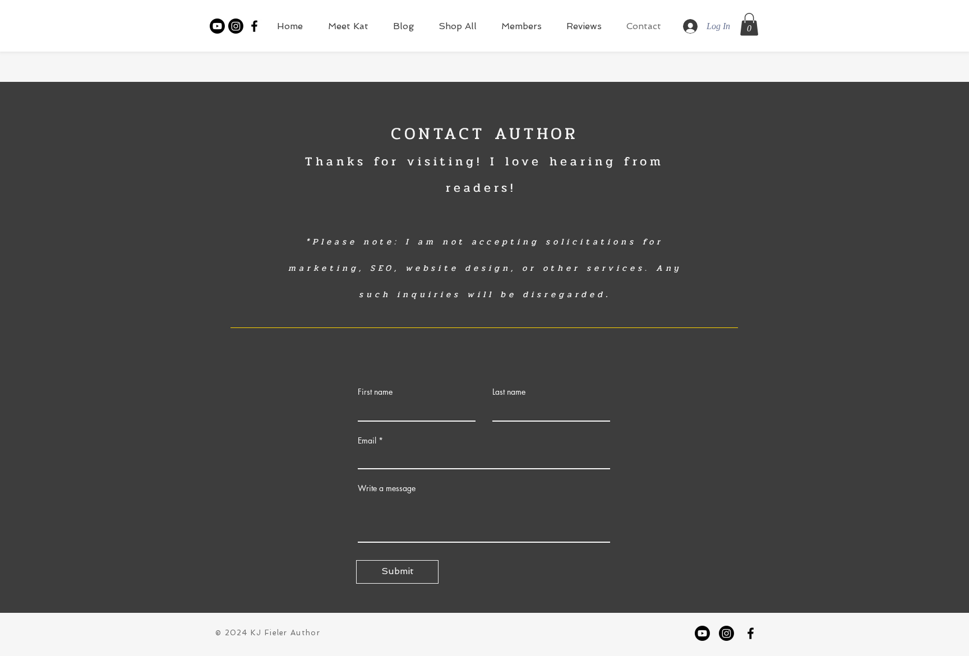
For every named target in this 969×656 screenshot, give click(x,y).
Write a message (387, 488)
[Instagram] (235, 26)
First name (375, 392)
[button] (749, 24)
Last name (508, 392)
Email (367, 441)
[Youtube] (217, 26)
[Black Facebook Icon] (254, 26)
